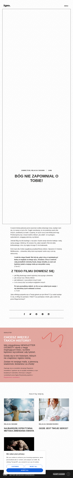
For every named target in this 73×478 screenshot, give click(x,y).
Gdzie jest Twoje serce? (53, 428)
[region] (25, 462)
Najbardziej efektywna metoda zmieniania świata (19, 429)
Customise (15, 466)
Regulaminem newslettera (11, 377)
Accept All (25, 470)
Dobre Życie (25, 170)
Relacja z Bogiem (37, 170)
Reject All (33, 466)
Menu (66, 6)
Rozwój (55, 424)
